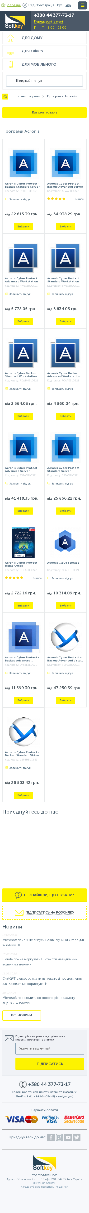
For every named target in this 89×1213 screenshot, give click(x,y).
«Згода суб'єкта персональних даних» (44, 1187)
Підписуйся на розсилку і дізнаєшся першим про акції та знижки (40, 1038)
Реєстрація (45, 5)
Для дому (32, 38)
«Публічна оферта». (44, 1183)
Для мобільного (39, 65)
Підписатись (50, 1064)
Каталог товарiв (44, 112)
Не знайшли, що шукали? (48, 895)
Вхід (31, 5)
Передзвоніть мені (48, 21)
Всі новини (21, 1015)
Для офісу (32, 51)
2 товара (14, 5)
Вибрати (23, 226)
